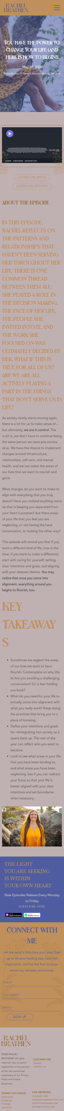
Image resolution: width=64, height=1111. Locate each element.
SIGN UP (19, 1017)
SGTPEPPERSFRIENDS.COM (45, 1103)
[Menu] (57, 8)
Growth (27, 73)
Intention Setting (41, 73)
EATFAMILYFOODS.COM (43, 1106)
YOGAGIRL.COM (40, 1096)
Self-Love (55, 73)
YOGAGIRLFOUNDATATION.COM (47, 1099)
